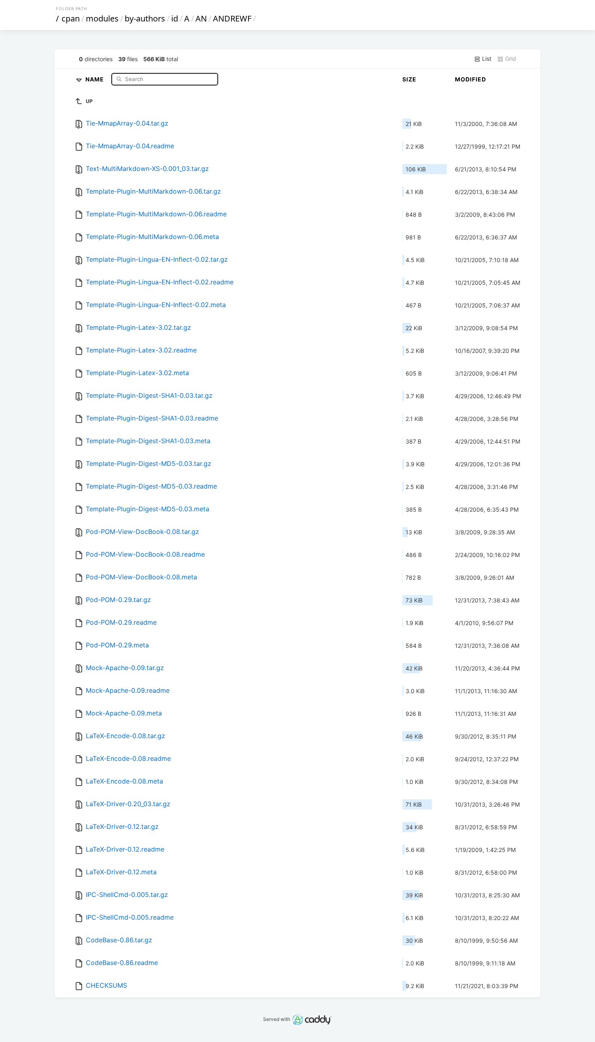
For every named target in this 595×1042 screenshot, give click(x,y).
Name (95, 78)
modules (102, 18)
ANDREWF (232, 18)
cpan (71, 18)
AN (201, 18)
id (174, 18)
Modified (470, 79)
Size (409, 79)
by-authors (145, 18)
